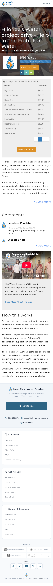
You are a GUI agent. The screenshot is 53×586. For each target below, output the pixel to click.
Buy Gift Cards (10, 482)
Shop (6, 529)
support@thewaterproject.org (36, 418)
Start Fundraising (11, 477)
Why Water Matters (11, 455)
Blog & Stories (9, 524)
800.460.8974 (13, 418)
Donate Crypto (10, 497)
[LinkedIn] (40, 566)
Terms (41, 578)
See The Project (29, 67)
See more (44, 245)
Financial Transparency (13, 460)
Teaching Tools (10, 519)
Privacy (35, 578)
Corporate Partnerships (12, 487)
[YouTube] (26, 566)
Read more (43, 201)
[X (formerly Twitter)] (33, 566)
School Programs (10, 492)
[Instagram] (20, 566)
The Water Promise (11, 445)
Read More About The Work (19, 302)
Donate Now (28, 406)
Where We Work (10, 450)
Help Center (28, 423)
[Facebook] (13, 566)
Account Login (10, 534)
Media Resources (10, 514)
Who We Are (9, 440)
